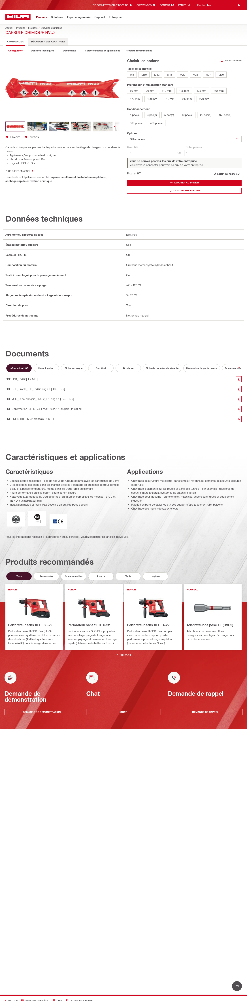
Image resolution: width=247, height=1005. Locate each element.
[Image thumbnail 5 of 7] (103, 126)
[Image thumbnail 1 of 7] (15, 126)
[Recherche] (239, 5)
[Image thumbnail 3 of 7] (59, 126)
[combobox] (218, 5)
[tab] (15, 42)
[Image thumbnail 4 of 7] (81, 126)
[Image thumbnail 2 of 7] (37, 126)
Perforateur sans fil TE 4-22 (148, 625)
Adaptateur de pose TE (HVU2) (210, 625)
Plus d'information (17, 171)
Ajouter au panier (186, 182)
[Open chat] (237, 986)
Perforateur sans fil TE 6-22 (89, 625)
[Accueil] (18, 17)
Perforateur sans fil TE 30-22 (30, 625)
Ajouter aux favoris (186, 190)
